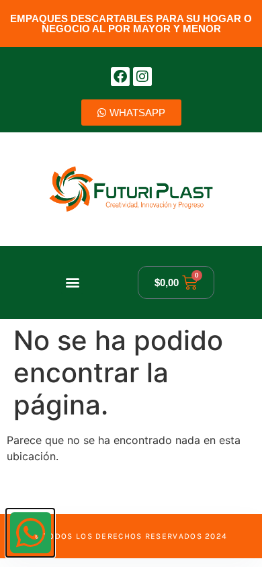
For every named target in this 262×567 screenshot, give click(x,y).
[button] (72, 282)
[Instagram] (142, 76)
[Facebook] (120, 76)
